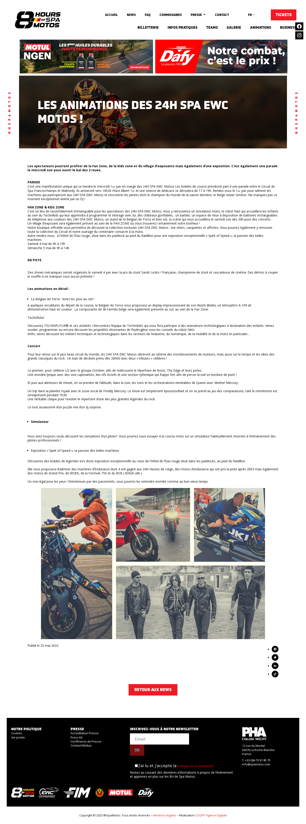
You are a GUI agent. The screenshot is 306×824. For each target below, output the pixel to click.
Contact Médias (81, 745)
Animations (260, 27)
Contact (222, 15)
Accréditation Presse (85, 733)
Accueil (111, 15)
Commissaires (170, 15)
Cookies (16, 733)
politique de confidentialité (196, 766)
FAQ (148, 15)
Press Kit (76, 737)
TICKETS (284, 14)
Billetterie (148, 27)
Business (288, 27)
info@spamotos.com (256, 764)
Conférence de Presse (86, 741)
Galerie (234, 27)
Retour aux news (153, 689)
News (131, 15)
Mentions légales (164, 815)
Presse (196, 15)
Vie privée (18, 737)
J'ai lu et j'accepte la (176, 765)
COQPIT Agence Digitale (211, 815)
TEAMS (212, 27)
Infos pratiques (182, 27)
